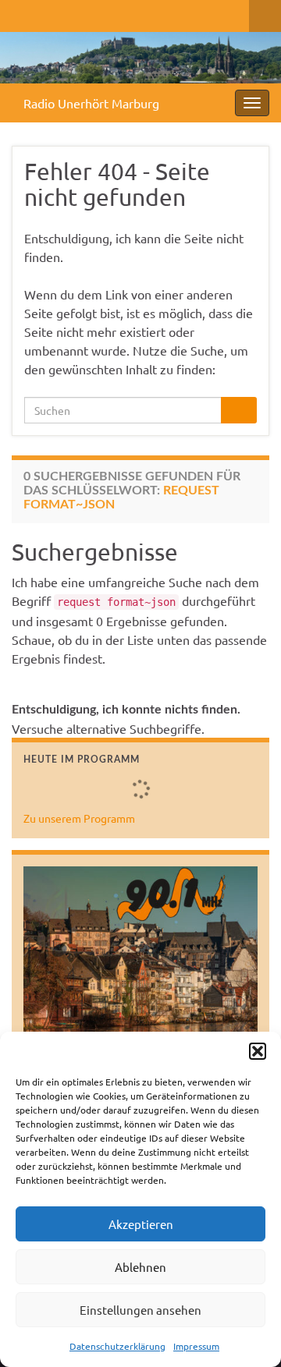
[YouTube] (94, 13)
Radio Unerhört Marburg (91, 103)
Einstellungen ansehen (140, 1309)
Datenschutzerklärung (117, 1346)
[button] (257, 1051)
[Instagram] (69, 13)
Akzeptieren (140, 1223)
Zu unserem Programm (79, 818)
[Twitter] (44, 13)
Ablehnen (140, 1266)
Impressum (196, 1346)
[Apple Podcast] (119, 13)
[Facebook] (19, 13)
